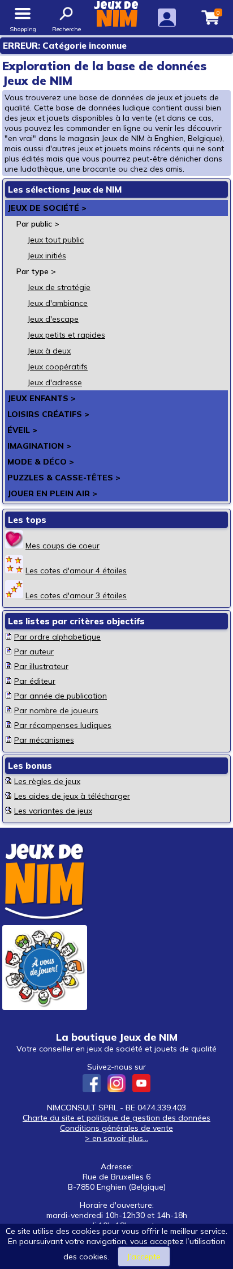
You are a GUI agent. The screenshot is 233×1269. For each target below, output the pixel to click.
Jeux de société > (47, 208)
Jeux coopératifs (58, 366)
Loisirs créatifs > (48, 414)
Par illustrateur (41, 666)
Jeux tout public (56, 240)
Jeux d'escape (53, 319)
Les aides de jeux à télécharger (72, 796)
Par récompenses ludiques (62, 725)
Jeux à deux (49, 351)
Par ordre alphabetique (57, 637)
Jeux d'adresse (55, 382)
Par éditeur (34, 681)
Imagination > (39, 446)
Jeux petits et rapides (66, 335)
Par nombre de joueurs (56, 710)
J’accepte (144, 1256)
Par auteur (34, 651)
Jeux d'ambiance (58, 303)
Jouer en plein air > (52, 493)
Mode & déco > (40, 462)
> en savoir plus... (116, 1138)
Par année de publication (60, 696)
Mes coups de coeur (62, 545)
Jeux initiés (47, 255)
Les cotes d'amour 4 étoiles (76, 570)
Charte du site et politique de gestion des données (116, 1118)
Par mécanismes (44, 740)
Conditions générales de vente (116, 1128)
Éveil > (22, 430)
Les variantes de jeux (53, 811)
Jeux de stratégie (59, 287)
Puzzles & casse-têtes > (63, 477)
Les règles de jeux (47, 781)
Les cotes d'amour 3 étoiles (76, 595)
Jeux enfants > (41, 398)
